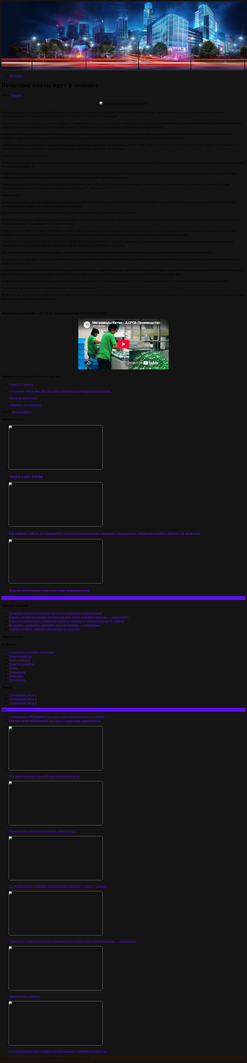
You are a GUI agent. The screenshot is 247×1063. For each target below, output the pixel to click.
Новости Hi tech (20, 660)
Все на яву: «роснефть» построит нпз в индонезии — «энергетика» (55, 625)
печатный (18, 412)
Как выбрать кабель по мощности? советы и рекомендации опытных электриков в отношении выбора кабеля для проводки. (105, 533)
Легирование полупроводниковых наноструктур (42, 831)
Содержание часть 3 (23, 703)
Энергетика (17, 680)
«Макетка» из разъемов (25, 405)
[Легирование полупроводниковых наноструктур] (56, 824)
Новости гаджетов (21, 664)
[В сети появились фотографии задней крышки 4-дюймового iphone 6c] (56, 1044)
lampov (16, 95)
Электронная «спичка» (24, 996)
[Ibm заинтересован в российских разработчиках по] (56, 769)
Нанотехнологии (20, 656)
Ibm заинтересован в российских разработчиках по (44, 776)
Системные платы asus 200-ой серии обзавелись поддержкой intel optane (60, 391)
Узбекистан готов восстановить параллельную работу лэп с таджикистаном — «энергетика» (73, 941)
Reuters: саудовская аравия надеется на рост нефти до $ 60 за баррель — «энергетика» (69, 617)
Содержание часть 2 (23, 699)
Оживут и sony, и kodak (26, 476)
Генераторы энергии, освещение (31, 652)
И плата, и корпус (21, 384)
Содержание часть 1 (23, 695)
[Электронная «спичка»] (56, 989)
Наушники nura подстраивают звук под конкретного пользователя (55, 613)
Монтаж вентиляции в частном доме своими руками (49, 590)
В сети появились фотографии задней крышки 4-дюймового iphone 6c (58, 1051)
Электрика (16, 75)
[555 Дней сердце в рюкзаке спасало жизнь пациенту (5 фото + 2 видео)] (56, 879)
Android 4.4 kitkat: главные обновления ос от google (44, 629)
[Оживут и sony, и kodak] (56, 468)
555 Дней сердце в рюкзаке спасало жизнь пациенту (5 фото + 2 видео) (58, 886)
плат (28, 412)
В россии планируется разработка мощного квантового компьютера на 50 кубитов (66, 621)
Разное (13, 668)
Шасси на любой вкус (23, 398)
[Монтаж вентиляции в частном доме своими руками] (56, 582)
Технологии (17, 672)
